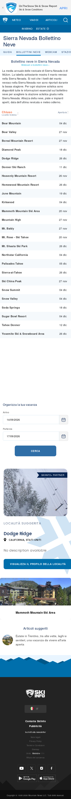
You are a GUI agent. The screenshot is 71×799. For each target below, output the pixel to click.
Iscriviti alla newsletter (35, 731)
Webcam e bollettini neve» (35, 64)
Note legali (35, 737)
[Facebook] (52, 768)
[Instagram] (42, 768)
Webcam (51, 51)
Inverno (27, 29)
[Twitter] (32, 768)
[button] (65, 20)
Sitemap (35, 749)
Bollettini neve (28, 51)
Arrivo (6, 412)
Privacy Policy (35, 741)
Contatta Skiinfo (35, 721)
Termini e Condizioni (35, 745)
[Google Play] (27, 778)
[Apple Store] (47, 778)
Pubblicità (35, 726)
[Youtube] (21, 768)
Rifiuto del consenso (35, 757)
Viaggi (34, 20)
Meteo (16, 20)
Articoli (51, 20)
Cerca (35, 451)
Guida (7, 51)
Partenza (7, 428)
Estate (41, 29)
